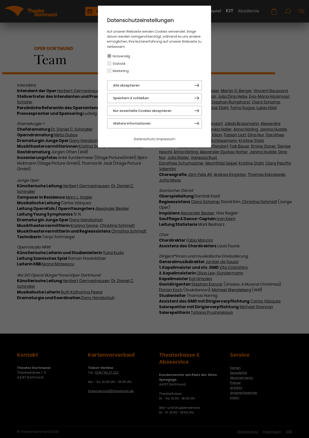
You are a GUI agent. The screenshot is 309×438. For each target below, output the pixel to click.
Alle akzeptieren (126, 85)
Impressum (166, 139)
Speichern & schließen (131, 98)
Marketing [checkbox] (121, 71)
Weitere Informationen (132, 123)
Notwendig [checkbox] (121, 56)
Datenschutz (144, 139)
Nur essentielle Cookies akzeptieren (142, 110)
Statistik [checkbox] (119, 63)
